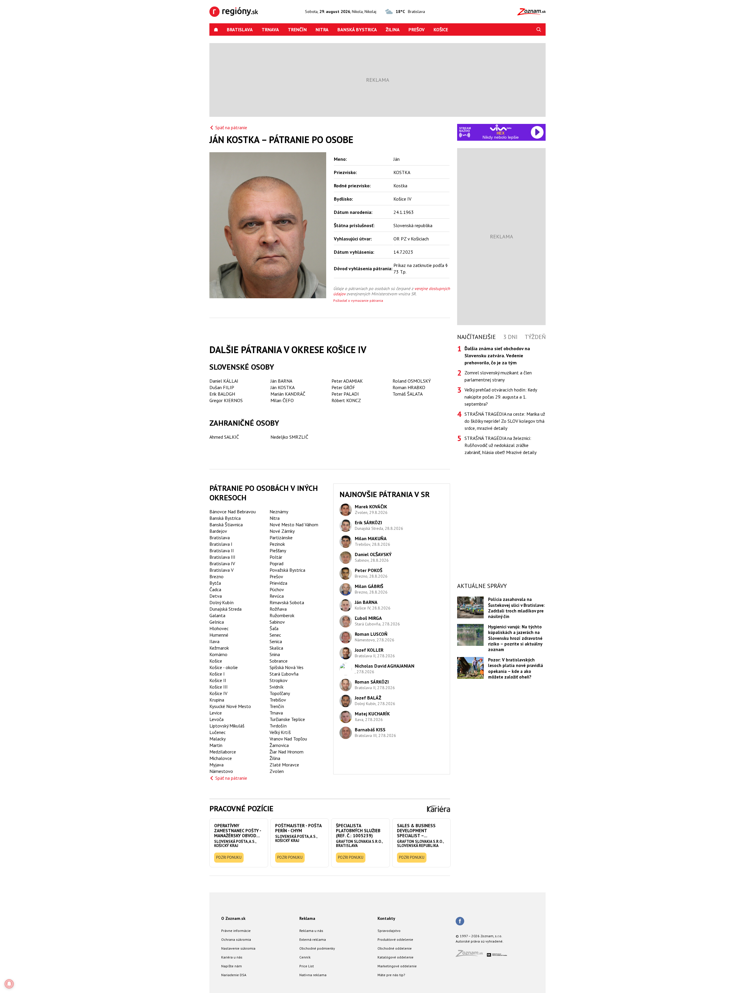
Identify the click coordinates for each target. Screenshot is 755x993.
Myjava (216, 765)
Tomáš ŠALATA (408, 394)
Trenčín (297, 29)
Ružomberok (282, 615)
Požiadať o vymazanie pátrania (358, 300)
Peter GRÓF (343, 387)
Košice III (218, 687)
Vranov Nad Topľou (288, 739)
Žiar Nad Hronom (286, 752)
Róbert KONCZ (346, 400)
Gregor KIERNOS (226, 400)
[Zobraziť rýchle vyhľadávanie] (539, 29)
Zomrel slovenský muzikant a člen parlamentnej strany (498, 376)
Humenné (218, 635)
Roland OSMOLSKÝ (412, 381)
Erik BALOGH (222, 394)
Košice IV (218, 693)
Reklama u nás (311, 930)
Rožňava (278, 609)
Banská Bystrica (357, 29)
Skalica (276, 648)
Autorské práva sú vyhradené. (479, 941)
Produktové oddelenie (395, 939)
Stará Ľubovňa (284, 674)
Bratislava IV (222, 563)
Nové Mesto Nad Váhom (294, 524)
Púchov (277, 589)
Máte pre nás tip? (391, 975)
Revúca (277, 596)
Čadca (215, 589)
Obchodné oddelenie (395, 948)
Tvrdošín (278, 726)
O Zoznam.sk (233, 918)
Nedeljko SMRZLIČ (289, 437)
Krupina (216, 700)
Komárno (218, 654)
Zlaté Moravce (284, 765)
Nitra (322, 29)
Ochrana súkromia (236, 939)
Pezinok (277, 544)
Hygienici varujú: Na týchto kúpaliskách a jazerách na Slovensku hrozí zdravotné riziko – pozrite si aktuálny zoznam (515, 638)
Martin (215, 745)
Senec (275, 635)
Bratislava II (221, 550)
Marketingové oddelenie (397, 966)
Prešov (416, 29)
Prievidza (278, 583)
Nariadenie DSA (233, 975)
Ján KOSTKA (282, 387)
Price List (306, 966)
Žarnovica (279, 745)
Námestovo (221, 771)
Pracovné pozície (241, 808)
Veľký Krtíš (280, 732)
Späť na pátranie (231, 127)
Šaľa (274, 628)
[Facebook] (460, 921)
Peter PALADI (345, 394)
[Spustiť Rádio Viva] (500, 127)
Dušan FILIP (221, 387)
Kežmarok (219, 648)
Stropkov (279, 680)
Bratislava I (220, 544)
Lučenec (217, 732)
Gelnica (216, 622)
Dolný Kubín (221, 602)
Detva (215, 596)
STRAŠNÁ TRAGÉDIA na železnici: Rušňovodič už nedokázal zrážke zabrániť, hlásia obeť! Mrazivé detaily (500, 445)
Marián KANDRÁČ (287, 394)
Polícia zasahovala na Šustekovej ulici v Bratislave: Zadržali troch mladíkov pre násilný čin (516, 608)
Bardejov (218, 531)
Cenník (305, 957)
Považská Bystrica (287, 570)
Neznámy (279, 511)
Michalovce (220, 758)
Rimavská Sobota (287, 602)
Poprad (276, 563)
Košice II (217, 680)
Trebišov (278, 700)
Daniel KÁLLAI (223, 381)
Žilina (393, 29)
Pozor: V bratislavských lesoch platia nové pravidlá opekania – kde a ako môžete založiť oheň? (515, 668)
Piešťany (278, 550)
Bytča (215, 583)
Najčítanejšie (476, 337)
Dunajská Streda (225, 609)
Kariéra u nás (231, 957)
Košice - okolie (223, 667)
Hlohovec (219, 628)
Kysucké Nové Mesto (230, 706)
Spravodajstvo (389, 930)
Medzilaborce (222, 752)
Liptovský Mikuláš (226, 726)
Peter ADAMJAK (347, 381)
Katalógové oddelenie (395, 957)
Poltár (276, 557)
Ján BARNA (281, 381)
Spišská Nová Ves (286, 667)
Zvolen (277, 771)
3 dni (510, 337)
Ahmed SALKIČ (224, 437)
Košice (441, 29)
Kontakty (386, 918)
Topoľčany (280, 693)
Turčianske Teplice (287, 719)
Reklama (307, 918)
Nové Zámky (282, 531)
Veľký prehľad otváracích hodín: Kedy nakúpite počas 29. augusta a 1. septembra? (501, 397)
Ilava (214, 641)
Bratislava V (221, 570)
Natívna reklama (312, 975)
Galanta (217, 615)
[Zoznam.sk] (471, 955)
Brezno (216, 576)
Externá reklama (312, 939)
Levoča (216, 719)
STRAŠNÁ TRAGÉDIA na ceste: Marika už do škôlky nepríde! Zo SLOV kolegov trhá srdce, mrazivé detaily (505, 421)
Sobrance (279, 661)
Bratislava (240, 29)
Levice (215, 713)
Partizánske (281, 537)
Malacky (217, 739)
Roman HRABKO (409, 387)
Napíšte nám (231, 966)
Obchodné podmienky (317, 948)
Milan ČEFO (282, 400)
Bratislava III (222, 557)
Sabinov (277, 622)
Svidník (276, 687)
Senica (276, 641)
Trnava (270, 29)
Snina (275, 654)
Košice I (217, 674)
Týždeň (535, 337)
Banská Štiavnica (226, 524)
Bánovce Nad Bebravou (232, 511)
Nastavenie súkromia (238, 948)
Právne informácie (236, 930)
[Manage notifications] (9, 984)
